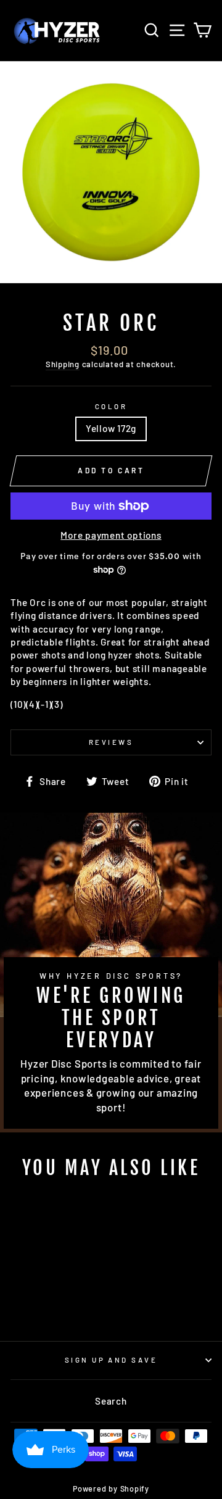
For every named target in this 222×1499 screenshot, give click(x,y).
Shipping (63, 364)
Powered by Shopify (111, 1488)
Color (111, 406)
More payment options (110, 535)
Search (111, 1400)
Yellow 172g (111, 428)
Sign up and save (111, 1360)
